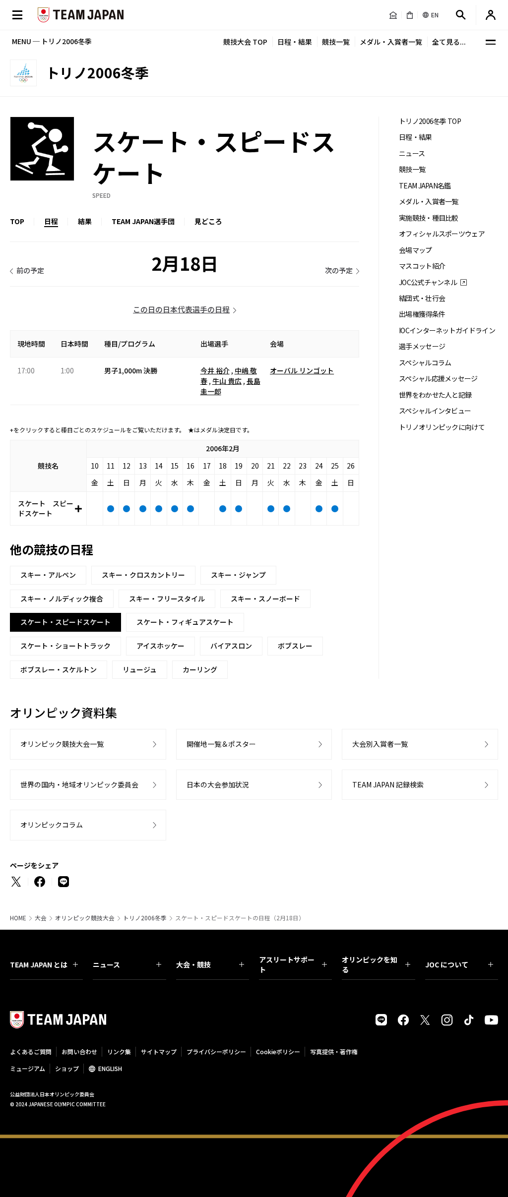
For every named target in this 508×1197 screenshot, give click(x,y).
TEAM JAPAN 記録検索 (388, 784)
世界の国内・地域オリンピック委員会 (79, 784)
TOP (17, 221)
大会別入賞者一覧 (380, 744)
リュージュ (140, 669)
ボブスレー (295, 646)
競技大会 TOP (245, 42)
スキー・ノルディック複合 (61, 598)
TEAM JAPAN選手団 (143, 221)
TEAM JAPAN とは (38, 964)
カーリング (200, 669)
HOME (18, 918)
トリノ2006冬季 (145, 918)
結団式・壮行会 (422, 298)
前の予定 (30, 270)
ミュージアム (27, 1068)
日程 (51, 221)
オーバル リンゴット (302, 370)
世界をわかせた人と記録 (435, 395)
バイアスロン (231, 646)
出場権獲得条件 (422, 314)
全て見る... (449, 42)
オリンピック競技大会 (85, 918)
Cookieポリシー (278, 1051)
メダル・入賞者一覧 (391, 42)
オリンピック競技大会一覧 (62, 744)
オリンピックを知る (369, 964)
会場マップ (415, 250)
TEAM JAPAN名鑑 (425, 185)
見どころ (208, 221)
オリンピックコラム (51, 825)
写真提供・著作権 (334, 1051)
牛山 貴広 (227, 381)
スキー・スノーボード (265, 598)
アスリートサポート (287, 964)
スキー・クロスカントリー (143, 575)
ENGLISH (110, 1068)
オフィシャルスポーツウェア (442, 234)
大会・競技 (193, 964)
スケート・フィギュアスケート (185, 622)
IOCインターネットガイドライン (447, 330)
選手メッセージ (422, 346)
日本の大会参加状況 (218, 784)
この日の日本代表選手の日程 (181, 309)
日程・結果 (294, 42)
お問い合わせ (79, 1051)
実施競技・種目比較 (428, 218)
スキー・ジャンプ (238, 575)
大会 (41, 918)
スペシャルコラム (425, 362)
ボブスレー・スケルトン (58, 669)
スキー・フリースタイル (167, 598)
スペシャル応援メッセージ (438, 378)
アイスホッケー (160, 646)
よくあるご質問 (31, 1051)
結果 (85, 221)
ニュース (412, 153)
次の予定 (339, 270)
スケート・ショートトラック (65, 646)
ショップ (67, 1068)
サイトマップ (159, 1051)
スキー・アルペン (48, 575)
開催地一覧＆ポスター (221, 744)
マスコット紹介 (422, 266)
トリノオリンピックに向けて (442, 427)
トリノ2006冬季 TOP (430, 121)
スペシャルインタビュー (435, 411)
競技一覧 (336, 42)
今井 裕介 (215, 370)
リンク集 (119, 1051)
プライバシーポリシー (216, 1051)
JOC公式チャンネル (428, 282)
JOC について (446, 964)
